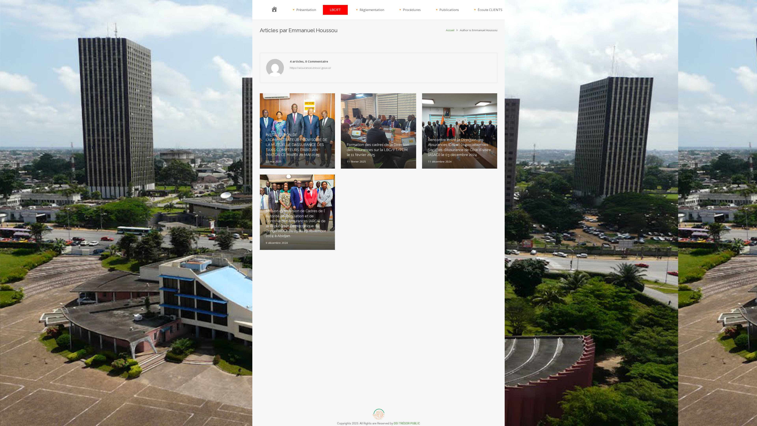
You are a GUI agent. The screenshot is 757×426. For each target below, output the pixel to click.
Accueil (450, 30)
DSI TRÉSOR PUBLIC (407, 423)
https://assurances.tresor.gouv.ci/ (310, 68)
